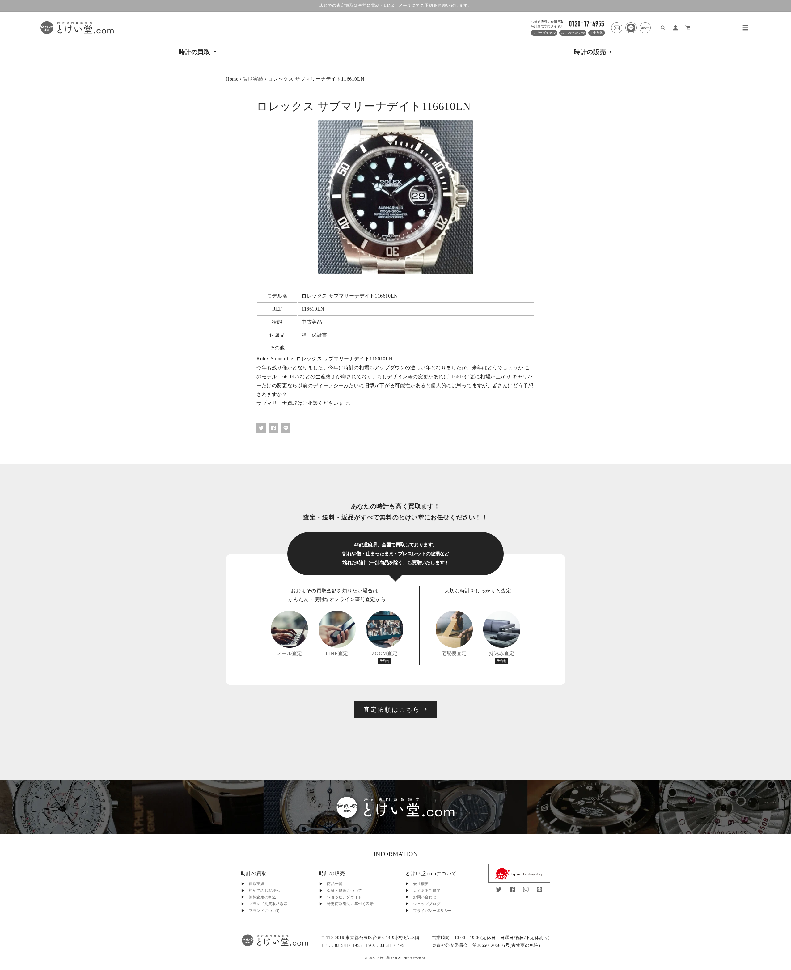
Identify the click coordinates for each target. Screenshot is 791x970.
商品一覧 (334, 884)
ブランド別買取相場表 (268, 904)
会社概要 (421, 884)
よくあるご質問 (426, 890)
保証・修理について (344, 890)
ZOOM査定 (385, 657)
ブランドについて (264, 911)
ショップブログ (426, 904)
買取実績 (253, 79)
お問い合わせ (425, 897)
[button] (745, 28)
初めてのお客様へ (264, 890)
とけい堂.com (387, 957)
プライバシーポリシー (432, 911)
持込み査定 (501, 657)
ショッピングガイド (344, 897)
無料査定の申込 (262, 897)
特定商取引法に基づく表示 (350, 904)
